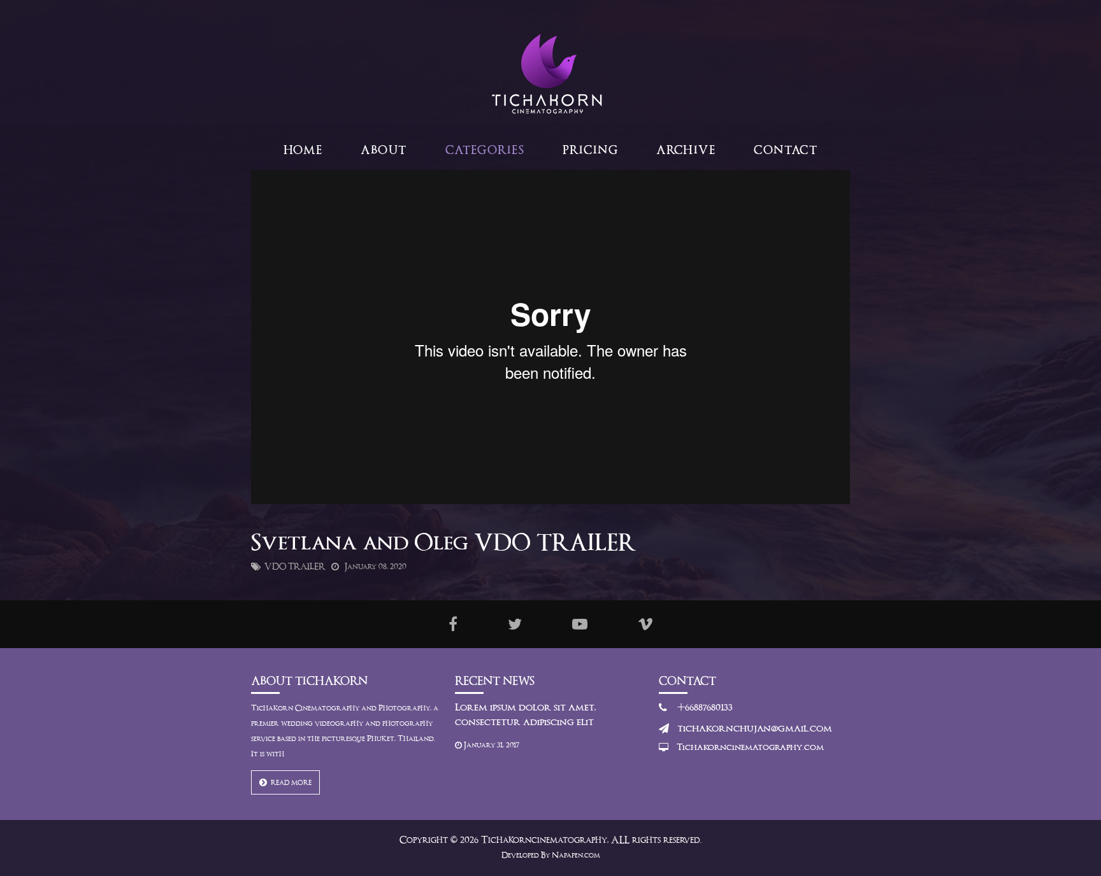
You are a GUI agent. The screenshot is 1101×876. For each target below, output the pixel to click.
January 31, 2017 (490, 745)
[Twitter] (515, 624)
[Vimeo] (645, 624)
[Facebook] (453, 624)
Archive (686, 150)
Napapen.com (576, 855)
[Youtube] (579, 624)
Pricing (590, 150)
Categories (484, 150)
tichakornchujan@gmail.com (754, 729)
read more (289, 783)
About (384, 150)
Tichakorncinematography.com (750, 748)
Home (303, 150)
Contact (785, 150)
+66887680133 (705, 708)
